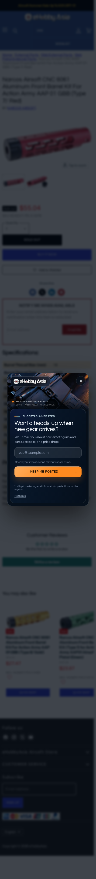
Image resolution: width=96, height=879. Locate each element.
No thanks (20, 495)
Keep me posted (44, 471)
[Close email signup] (81, 381)
